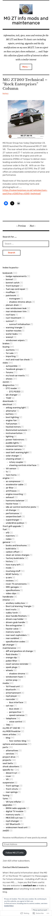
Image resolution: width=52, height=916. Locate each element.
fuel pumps (11, 423)
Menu (25, 67)
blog (8, 737)
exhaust (10, 497)
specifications (13, 590)
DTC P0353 (14, 391)
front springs (12, 785)
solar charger (12, 455)
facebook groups (14, 369)
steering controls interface (22, 465)
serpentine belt (13, 516)
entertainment (13, 693)
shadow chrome (17, 673)
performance (12, 513)
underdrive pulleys (15, 523)
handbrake (8, 596)
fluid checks (12, 654)
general (6, 542)
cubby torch (12, 612)
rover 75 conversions (16, 584)
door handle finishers (16, 616)
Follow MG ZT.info (14, 852)
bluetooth (11, 689)
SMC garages (12, 587)
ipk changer (11, 394)
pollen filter (11, 661)
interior (6, 600)
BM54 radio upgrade (16, 808)
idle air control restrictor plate (21, 507)
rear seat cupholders (16, 635)
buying (6, 346)
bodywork (7, 273)
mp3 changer (12, 821)
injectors (10, 535)
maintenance (9, 648)
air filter (10, 487)
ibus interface (16, 702)
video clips (11, 593)
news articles (9, 734)
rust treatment (13, 318)
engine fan (11, 420)
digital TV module (14, 811)
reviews (10, 580)
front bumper (12, 286)
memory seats (13, 632)
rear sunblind (12, 638)
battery (10, 414)
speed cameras (16, 715)
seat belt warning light (17, 452)
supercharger (12, 520)
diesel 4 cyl (11, 773)
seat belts (8, 763)
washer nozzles (13, 330)
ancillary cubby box (15, 603)
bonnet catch (12, 282)
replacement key (14, 446)
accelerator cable (14, 484)
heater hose (12, 503)
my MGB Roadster (12, 731)
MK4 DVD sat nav (14, 817)
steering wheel (13, 459)
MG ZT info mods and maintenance (26, 21)
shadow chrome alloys (20, 302)
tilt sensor (11, 468)
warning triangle (14, 327)
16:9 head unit (13, 686)
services (10, 753)
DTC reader (11, 388)
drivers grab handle (15, 622)
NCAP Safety (12, 574)
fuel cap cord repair (15, 289)
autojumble (11, 366)
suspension (8, 782)
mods (8, 568)
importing (11, 356)
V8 (7, 779)
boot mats (11, 609)
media (6, 683)
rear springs (12, 792)
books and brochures (16, 545)
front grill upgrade (12, 526)
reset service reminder (17, 664)
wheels (9, 670)
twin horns (11, 475)
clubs (5, 362)
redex (8, 539)
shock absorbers (11, 766)
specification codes (15, 641)
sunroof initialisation (19, 324)
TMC (8, 725)
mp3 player (11, 696)
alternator (11, 411)
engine (6, 478)
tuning (6, 795)
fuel (5, 529)
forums (9, 372)
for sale (10, 353)
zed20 (6, 830)
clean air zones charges (17, 555)
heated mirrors (13, 427)
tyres (5, 798)
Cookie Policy (9, 906)
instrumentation (14, 433)
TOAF (8, 398)
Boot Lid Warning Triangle (18, 606)
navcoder (10, 699)
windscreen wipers (15, 340)
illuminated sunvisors (16, 430)
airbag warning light (16, 407)
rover (8, 776)
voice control (15, 721)
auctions (10, 350)
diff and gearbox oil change (19, 651)
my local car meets (15, 375)
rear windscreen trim (16, 311)
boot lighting (12, 417)
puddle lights (12, 443)
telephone (11, 718)
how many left (13, 564)
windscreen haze (14, 676)
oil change (11, 510)
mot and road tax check (18, 359)
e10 (7, 532)
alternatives (12, 750)
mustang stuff (13, 571)
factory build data (15, 558)
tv (7, 471)
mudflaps (10, 292)
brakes (6, 343)
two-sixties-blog (17, 741)
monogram (14, 298)
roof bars (10, 314)
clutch (6, 382)
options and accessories (15, 744)
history (5, 94)
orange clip (11, 657)
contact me (29, 885)
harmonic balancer (15, 500)
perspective (15, 712)
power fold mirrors (15, 439)
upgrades (7, 805)
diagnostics (8, 385)
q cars (9, 577)
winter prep (11, 680)
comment (8, 888)
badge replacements (16, 276)
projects (7, 760)
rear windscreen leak (16, 308)
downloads (8, 401)
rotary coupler (16, 462)
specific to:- (9, 769)
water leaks (12, 334)
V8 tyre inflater (13, 802)
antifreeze (11, 491)
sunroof (10, 321)
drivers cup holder (15, 619)
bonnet (9, 279)
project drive (9, 757)
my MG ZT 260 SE (11, 728)
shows (9, 379)
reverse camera (13, 449)
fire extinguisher (14, 625)
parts (5, 747)
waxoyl (9, 337)
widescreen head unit (17, 827)
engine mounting (14, 494)
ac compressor (13, 481)
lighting (9, 436)
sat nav (9, 705)
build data (11, 548)
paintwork (11, 295)
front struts (12, 789)
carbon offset (12, 552)
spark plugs (11, 667)
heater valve (12, 628)
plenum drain (12, 305)
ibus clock (14, 709)
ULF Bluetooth (13, 824)
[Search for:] (26, 243)
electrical (7, 404)
